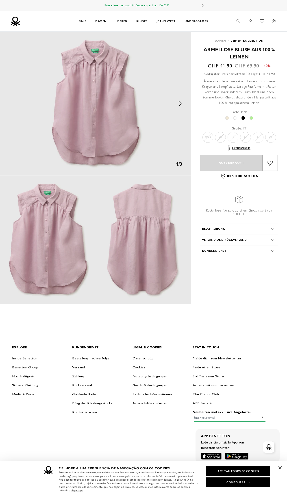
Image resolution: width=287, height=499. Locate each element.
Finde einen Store (206, 367)
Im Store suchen (243, 176)
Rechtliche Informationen (152, 394)
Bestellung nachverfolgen (91, 358)
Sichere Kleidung (25, 385)
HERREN (121, 21)
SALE (82, 21)
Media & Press (23, 394)
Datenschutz (143, 358)
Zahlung (78, 376)
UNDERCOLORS (196, 21)
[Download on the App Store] (211, 456)
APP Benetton (204, 403)
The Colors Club (206, 394)
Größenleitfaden (85, 394)
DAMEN (101, 21)
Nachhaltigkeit (23, 376)
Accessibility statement (151, 403)
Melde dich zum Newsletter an (217, 358)
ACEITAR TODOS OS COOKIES (238, 471)
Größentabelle (241, 148)
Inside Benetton (24, 358)
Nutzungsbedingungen (150, 376)
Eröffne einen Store (208, 376)
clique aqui (77, 490)
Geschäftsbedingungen (150, 385)
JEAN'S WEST (166, 21)
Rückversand (82, 385)
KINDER (142, 21)
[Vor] (202, 5)
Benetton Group (25, 367)
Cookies (139, 367)
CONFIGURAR (236, 482)
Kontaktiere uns (85, 412)
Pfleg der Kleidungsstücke (92, 403)
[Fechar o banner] (280, 467)
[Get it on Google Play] (236, 456)
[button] (95, 104)
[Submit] (261, 416)
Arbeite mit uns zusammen (213, 385)
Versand (78, 367)
